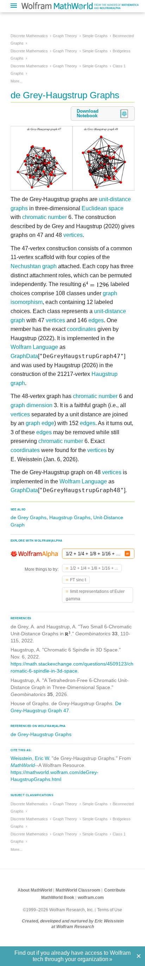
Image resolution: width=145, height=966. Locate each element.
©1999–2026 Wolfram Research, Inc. (58, 909)
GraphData (24, 356)
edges (96, 320)
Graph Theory (65, 36)
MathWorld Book (57, 897)
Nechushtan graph (34, 266)
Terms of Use (109, 909)
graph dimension (31, 405)
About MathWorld (35, 890)
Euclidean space (103, 208)
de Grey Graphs (28, 517)
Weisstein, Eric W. (30, 758)
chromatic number (44, 217)
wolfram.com (91, 897)
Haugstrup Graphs (69, 517)
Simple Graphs (95, 36)
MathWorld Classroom (78, 890)
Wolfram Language (34, 347)
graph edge (40, 423)
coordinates (81, 329)
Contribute (114, 890)
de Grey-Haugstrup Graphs (41, 734)
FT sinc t (78, 579)
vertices (73, 235)
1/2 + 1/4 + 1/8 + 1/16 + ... (94, 568)
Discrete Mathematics (29, 36)
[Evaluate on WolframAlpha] (127, 553)
